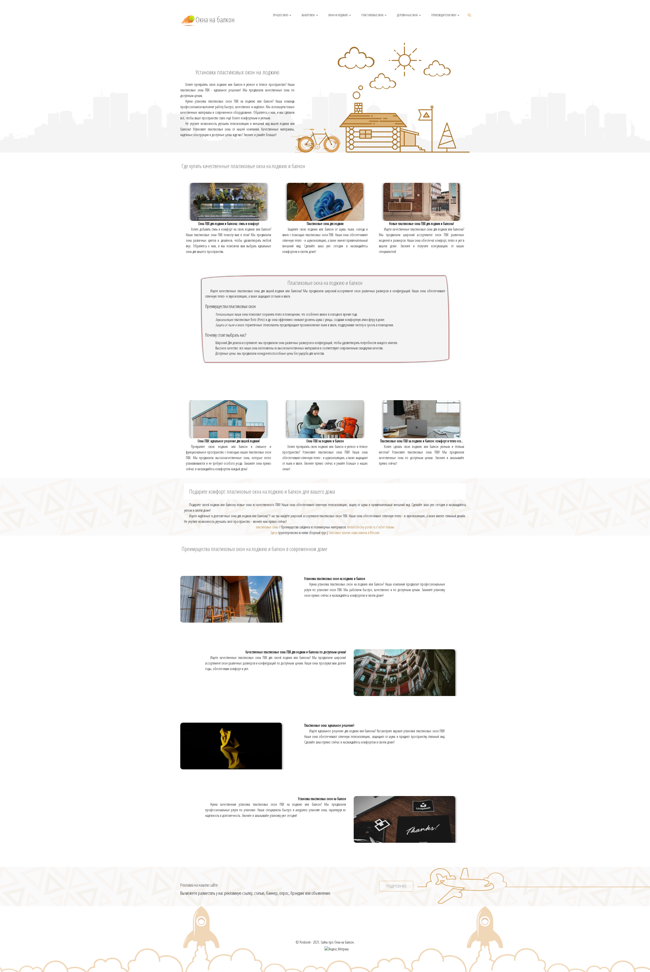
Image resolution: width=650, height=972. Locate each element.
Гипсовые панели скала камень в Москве (354, 532)
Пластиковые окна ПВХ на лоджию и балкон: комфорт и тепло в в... (421, 441)
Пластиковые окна (372, 15)
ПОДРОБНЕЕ (396, 886)
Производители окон (443, 15)
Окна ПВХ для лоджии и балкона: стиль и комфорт (228, 223)
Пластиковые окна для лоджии (325, 223)
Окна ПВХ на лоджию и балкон (325, 441)
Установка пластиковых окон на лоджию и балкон (334, 578)
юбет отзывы (386, 527)
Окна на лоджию (338, 15)
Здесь (273, 532)
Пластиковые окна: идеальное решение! (329, 725)
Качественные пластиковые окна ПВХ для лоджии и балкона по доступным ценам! (296, 652)
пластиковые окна (267, 527)
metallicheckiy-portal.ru (361, 527)
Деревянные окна (407, 15)
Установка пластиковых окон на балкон (322, 798)
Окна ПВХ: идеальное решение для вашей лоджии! (229, 441)
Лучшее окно (280, 15)
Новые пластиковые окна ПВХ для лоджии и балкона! (421, 223)
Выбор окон (308, 15)
